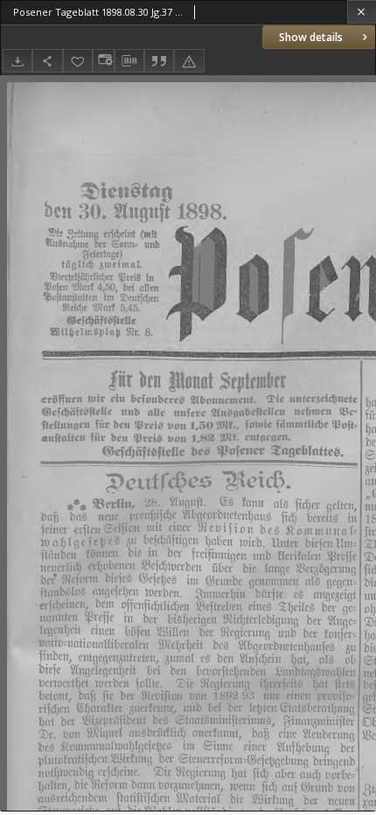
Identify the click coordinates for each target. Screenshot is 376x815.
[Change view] (103, 61)
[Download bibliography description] (129, 61)
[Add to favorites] (78, 61)
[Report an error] (189, 61)
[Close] (361, 12)
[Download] (17, 61)
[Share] (47, 61)
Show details (311, 37)
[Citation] (159, 61)
